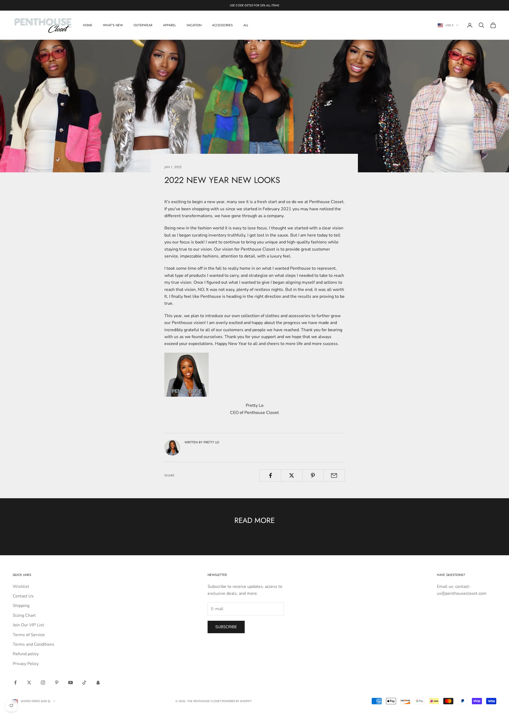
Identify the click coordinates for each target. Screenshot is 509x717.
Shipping (21, 606)
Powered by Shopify (237, 701)
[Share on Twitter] (291, 475)
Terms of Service (29, 635)
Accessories (222, 25)
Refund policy (26, 654)
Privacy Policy (26, 664)
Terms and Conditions (33, 644)
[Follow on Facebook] (15, 682)
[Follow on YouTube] (70, 682)
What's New (113, 25)
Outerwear (143, 25)
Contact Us (23, 596)
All (245, 25)
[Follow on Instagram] (43, 682)
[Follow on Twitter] (29, 682)
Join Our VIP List (28, 625)
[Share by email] (334, 475)
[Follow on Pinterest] (56, 682)
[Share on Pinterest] (312, 475)
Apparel (169, 25)
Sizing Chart (24, 615)
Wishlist (21, 586)
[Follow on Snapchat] (98, 682)
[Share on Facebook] (270, 475)
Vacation (193, 25)
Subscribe (226, 626)
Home (87, 25)
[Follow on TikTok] (84, 682)
